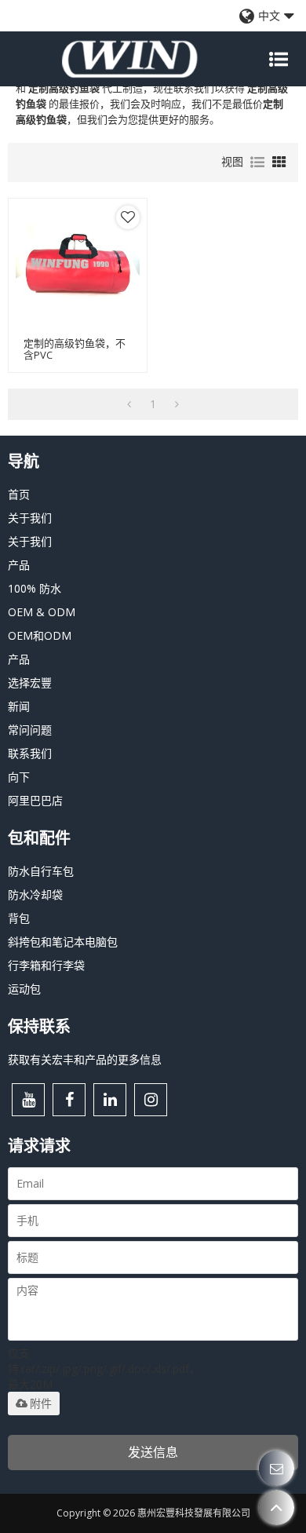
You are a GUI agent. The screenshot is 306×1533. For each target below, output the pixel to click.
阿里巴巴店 (35, 800)
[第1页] (129, 404)
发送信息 (153, 1452)
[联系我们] (276, 1468)
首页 (19, 494)
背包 (19, 918)
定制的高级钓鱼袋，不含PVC (75, 349)
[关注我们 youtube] (28, 1099)
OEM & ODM (41, 611)
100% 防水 (34, 588)
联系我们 (30, 753)
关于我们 (30, 517)
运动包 (24, 988)
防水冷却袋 (35, 894)
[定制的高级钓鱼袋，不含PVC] (78, 268)
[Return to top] (276, 1507)
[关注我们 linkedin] (109, 1099)
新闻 (19, 706)
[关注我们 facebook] (69, 1099)
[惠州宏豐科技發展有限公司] (129, 58)
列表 (257, 162)
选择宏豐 (30, 682)
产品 (19, 564)
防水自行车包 (41, 870)
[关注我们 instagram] (150, 1099)
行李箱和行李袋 (46, 965)
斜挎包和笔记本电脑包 (63, 941)
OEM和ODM (39, 635)
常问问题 (30, 729)
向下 (19, 776)
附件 (41, 1403)
